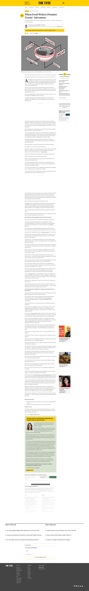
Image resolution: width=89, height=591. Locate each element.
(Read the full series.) (62, 97)
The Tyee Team (19, 570)
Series (29, 576)
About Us (18, 567)
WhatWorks (30, 578)
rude (26, 372)
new (46, 149)
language (31, 273)
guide (28, 203)
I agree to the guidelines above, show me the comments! (40, 484)
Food (37, 11)
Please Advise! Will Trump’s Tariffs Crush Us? (59, 535)
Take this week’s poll (40, 557)
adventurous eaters (45, 232)
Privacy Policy (19, 578)
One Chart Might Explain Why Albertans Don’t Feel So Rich (23, 530)
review (33, 204)
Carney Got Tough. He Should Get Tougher (58, 539)
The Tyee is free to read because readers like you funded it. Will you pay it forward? (40, 419)
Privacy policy (26, 478)
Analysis (31, 7)
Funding (18, 573)
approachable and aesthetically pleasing (42, 374)
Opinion (29, 575)
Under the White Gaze (65, 78)
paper (26, 294)
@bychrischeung (59, 26)
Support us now (29, 470)
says (25, 237)
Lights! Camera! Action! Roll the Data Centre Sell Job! (61, 530)
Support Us (55, 7)
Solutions (43, 7)
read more (61, 341)
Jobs (17, 576)
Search (61, 7)
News (26, 7)
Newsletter (18, 568)
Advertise (18, 575)
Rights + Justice (32, 11)
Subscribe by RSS (42, 568)
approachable (44, 151)
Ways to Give (19, 581)
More (48, 7)
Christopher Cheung (31, 25)
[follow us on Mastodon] (31, 33)
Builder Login (41, 567)
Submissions (19, 579)
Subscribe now (53, 477)
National (29, 571)
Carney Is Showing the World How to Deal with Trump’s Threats (24, 535)
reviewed (35, 306)
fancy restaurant (47, 298)
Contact (18, 571)
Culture (37, 7)
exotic (31, 149)
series (27, 77)
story (34, 99)
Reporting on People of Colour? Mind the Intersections (63, 87)
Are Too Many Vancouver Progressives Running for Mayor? (23, 539)
